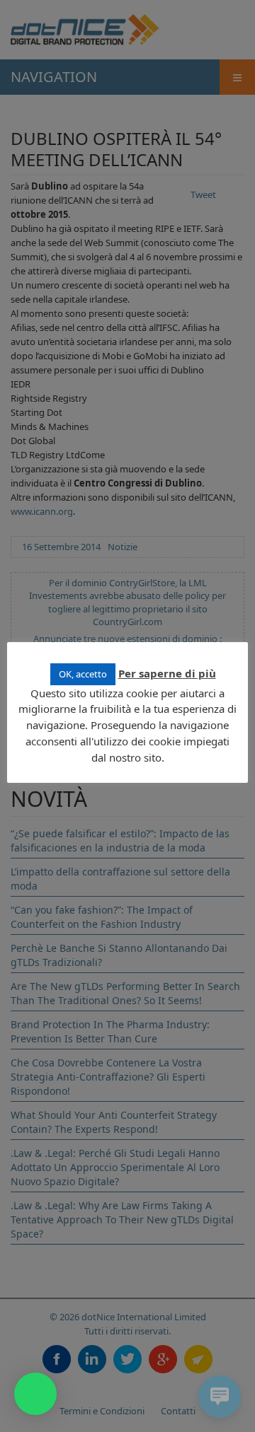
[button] (35, 1394)
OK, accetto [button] (83, 674)
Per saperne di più (167, 673)
